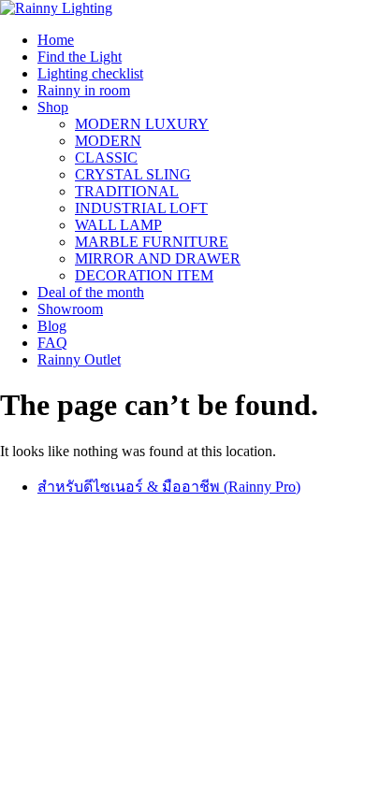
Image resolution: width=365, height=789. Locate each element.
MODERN (108, 141)
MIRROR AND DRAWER (158, 258)
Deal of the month (90, 292)
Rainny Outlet (79, 359)
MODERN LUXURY (142, 124)
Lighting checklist (90, 73)
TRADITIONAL (127, 191)
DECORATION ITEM (144, 275)
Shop (52, 107)
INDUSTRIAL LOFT (141, 208)
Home (55, 40)
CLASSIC (106, 157)
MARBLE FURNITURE (151, 242)
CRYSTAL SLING (133, 174)
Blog (51, 326)
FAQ (52, 343)
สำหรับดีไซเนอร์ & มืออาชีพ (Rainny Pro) (168, 487)
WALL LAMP (118, 225)
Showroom (70, 309)
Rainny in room (83, 90)
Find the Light (79, 57)
